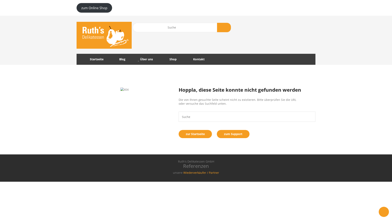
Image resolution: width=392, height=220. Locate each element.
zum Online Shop (94, 8)
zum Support (233, 134)
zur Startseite (195, 134)
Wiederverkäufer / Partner (201, 173)
